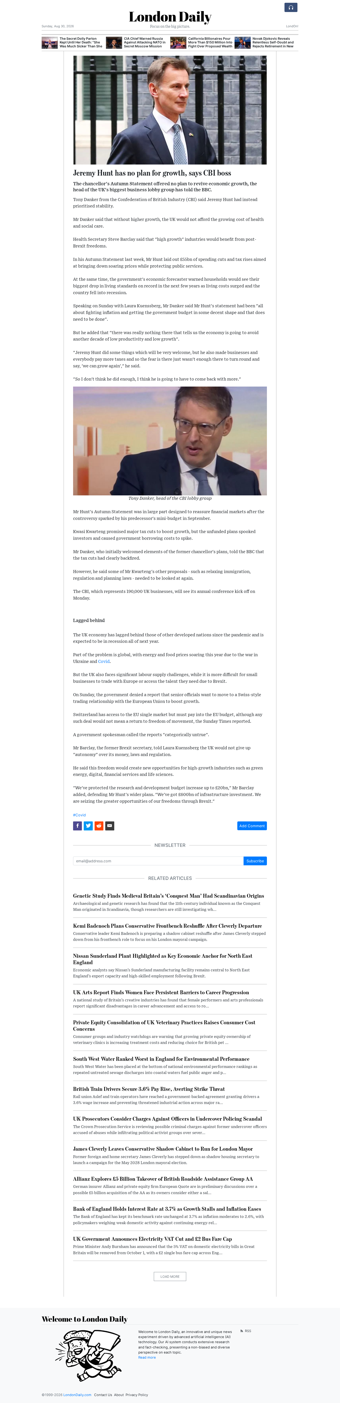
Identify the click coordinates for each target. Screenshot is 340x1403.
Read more (147, 1357)
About (119, 1395)
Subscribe (255, 861)
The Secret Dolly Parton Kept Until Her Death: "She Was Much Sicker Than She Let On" (81, 44)
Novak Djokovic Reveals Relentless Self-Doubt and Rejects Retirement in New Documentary (273, 44)
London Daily (170, 16)
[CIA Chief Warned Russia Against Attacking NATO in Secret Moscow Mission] (114, 43)
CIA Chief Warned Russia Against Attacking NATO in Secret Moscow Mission (145, 42)
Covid (104, 661)
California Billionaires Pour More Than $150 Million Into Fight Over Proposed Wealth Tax (210, 44)
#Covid (79, 815)
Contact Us (103, 1395)
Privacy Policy (137, 1395)
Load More (170, 1276)
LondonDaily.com (77, 1395)
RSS (247, 1331)
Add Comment (252, 826)
